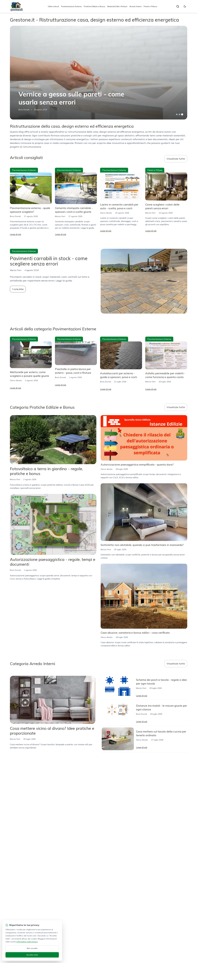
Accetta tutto (32, 955)
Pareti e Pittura (150, 6)
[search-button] (177, 6)
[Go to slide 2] (179, 114)
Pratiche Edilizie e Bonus (94, 6)
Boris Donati (23, 109)
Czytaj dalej (17, 289)
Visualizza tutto (176, 158)
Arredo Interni (135, 6)
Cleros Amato (106, 213)
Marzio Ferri (60, 216)
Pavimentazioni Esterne (71, 6)
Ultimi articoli (53, 6)
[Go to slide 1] (177, 114)
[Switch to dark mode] (184, 6)
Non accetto (32, 948)
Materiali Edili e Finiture (117, 6)
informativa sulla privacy (27, 941)
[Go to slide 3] (182, 114)
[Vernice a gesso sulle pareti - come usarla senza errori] (98, 72)
